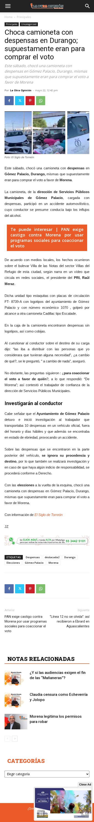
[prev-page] (7, 738)
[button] (7, 6)
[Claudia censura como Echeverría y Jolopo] (16, 700)
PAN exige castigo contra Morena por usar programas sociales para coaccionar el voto (26, 624)
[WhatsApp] (40, 100)
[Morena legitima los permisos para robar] (16, 722)
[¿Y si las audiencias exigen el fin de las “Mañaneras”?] (16, 678)
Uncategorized (29, 24)
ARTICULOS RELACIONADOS (48, 648)
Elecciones (13, 562)
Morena (53, 562)
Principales (24, 17)
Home (9, 17)
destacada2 (52, 557)
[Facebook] (9, 100)
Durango (70, 557)
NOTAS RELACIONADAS (41, 658)
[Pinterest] (30, 100)
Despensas (33, 557)
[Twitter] (19, 100)
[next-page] (15, 738)
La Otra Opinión (20, 90)
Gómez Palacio (34, 562)
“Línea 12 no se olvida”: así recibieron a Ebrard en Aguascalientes (69, 621)
